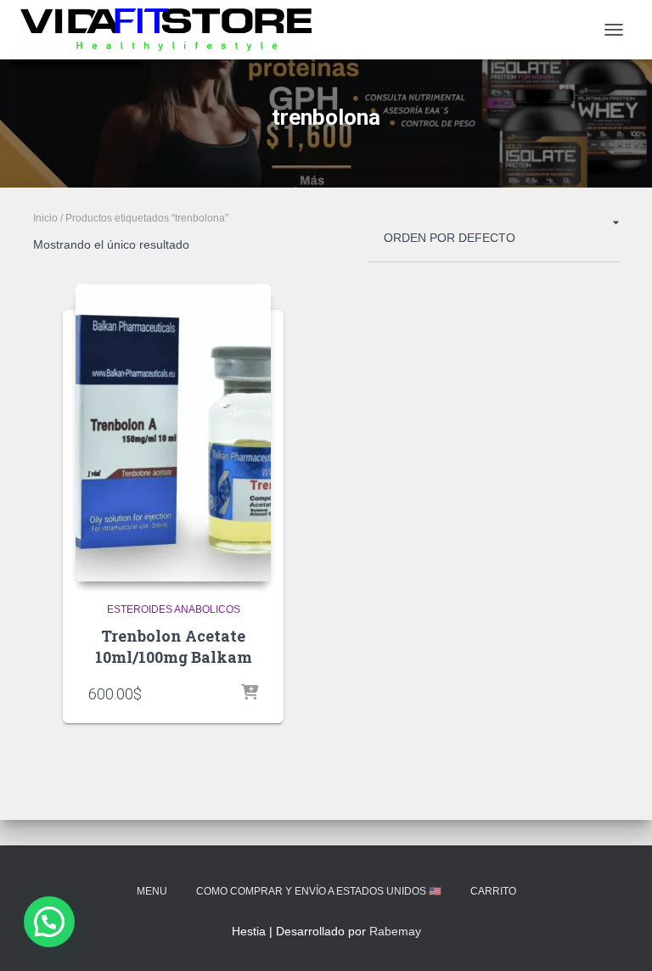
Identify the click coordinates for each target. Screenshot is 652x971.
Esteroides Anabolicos (173, 609)
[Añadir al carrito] (249, 693)
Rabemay (395, 931)
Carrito (493, 891)
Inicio (45, 218)
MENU (152, 891)
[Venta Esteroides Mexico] (172, 29)
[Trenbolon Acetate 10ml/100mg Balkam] (173, 432)
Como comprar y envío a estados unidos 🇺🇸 (318, 891)
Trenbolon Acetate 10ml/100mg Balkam (173, 646)
